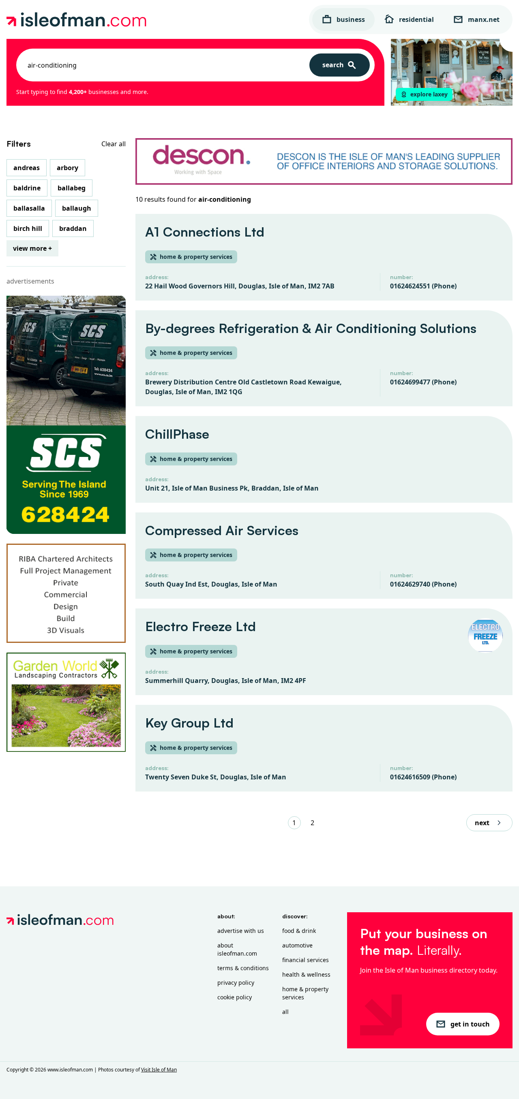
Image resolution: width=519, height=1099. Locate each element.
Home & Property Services (305, 993)
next (482, 822)
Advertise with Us (240, 931)
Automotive (297, 945)
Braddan (73, 228)
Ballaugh (76, 208)
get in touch (470, 1024)
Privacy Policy (235, 982)
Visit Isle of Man (159, 1069)
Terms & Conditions (243, 968)
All (285, 1012)
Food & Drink (299, 931)
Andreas (26, 167)
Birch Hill (27, 228)
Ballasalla (29, 208)
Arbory (67, 167)
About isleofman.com (237, 949)
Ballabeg (72, 188)
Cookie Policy (234, 997)
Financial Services (305, 960)
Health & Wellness (306, 974)
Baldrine (27, 188)
